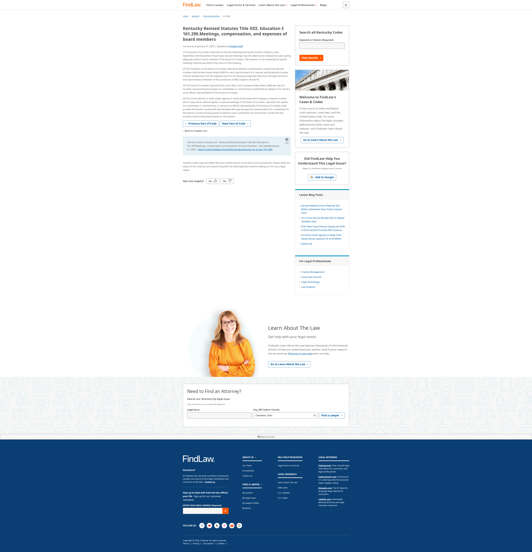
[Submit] (225, 511)
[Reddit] (232, 525)
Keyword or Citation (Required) (316, 39)
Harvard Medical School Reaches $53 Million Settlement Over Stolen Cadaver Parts (321, 209)
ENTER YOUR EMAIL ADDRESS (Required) (202, 505)
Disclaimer (208, 543)
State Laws (283, 487)
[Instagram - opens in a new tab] (224, 525)
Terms (186, 543)
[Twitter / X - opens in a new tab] (217, 525)
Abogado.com (325, 488)
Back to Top (267, 436)
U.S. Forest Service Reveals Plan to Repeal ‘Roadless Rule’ (322, 219)
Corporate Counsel (311, 276)
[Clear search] (315, 415)
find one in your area (300, 353)
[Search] (346, 5)
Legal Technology (310, 281)
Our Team (247, 465)
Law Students (308, 286)
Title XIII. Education (211, 16)
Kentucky (195, 16)
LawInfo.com (324, 499)
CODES (185, 16)
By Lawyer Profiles (250, 503)
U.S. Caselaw (284, 492)
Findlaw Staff (236, 46)
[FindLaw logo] (193, 5)
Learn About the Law (287, 482)
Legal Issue (193, 409)
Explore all (306, 243)
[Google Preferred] (239, 525)
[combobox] (219, 415)
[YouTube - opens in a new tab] (209, 525)
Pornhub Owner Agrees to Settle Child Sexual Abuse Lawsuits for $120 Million (321, 237)
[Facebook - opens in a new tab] (202, 525)
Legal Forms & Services (288, 465)
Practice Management (312, 272)
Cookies (220, 543)
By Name (246, 508)
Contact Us (247, 475)
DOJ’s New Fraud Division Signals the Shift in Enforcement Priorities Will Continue (323, 228)
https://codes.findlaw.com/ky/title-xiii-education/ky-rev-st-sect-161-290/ (235, 149)
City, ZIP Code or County (266, 409)
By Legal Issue (249, 498)
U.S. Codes (283, 498)
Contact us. (210, 482)
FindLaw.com (324, 465)
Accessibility (248, 470)
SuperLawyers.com (327, 476)
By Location (247, 492)
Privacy (196, 543)
